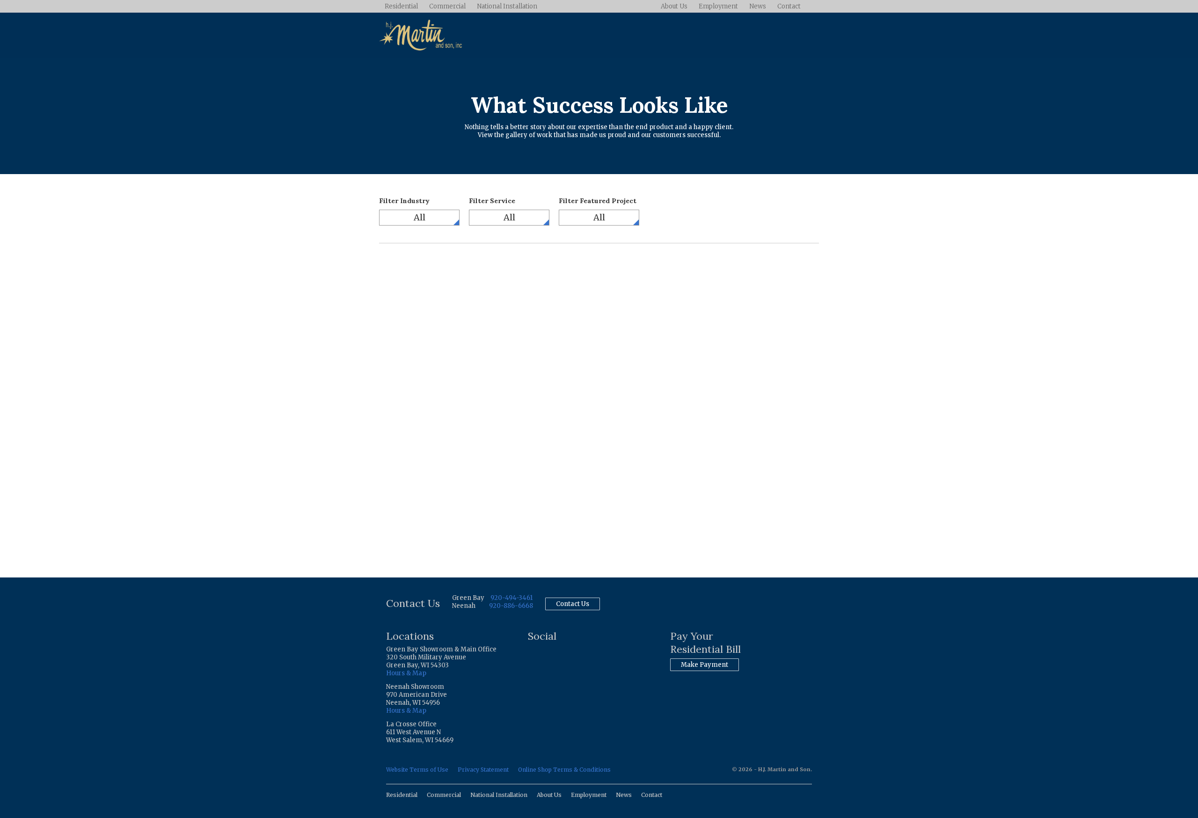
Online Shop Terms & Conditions (564, 769)
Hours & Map (406, 673)
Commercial (447, 6)
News (757, 6)
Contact (789, 6)
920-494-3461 (511, 598)
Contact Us (572, 604)
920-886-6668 (511, 606)
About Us (674, 6)
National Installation (507, 6)
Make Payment (704, 665)
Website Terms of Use (417, 769)
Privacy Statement (483, 769)
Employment (718, 6)
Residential (401, 6)
